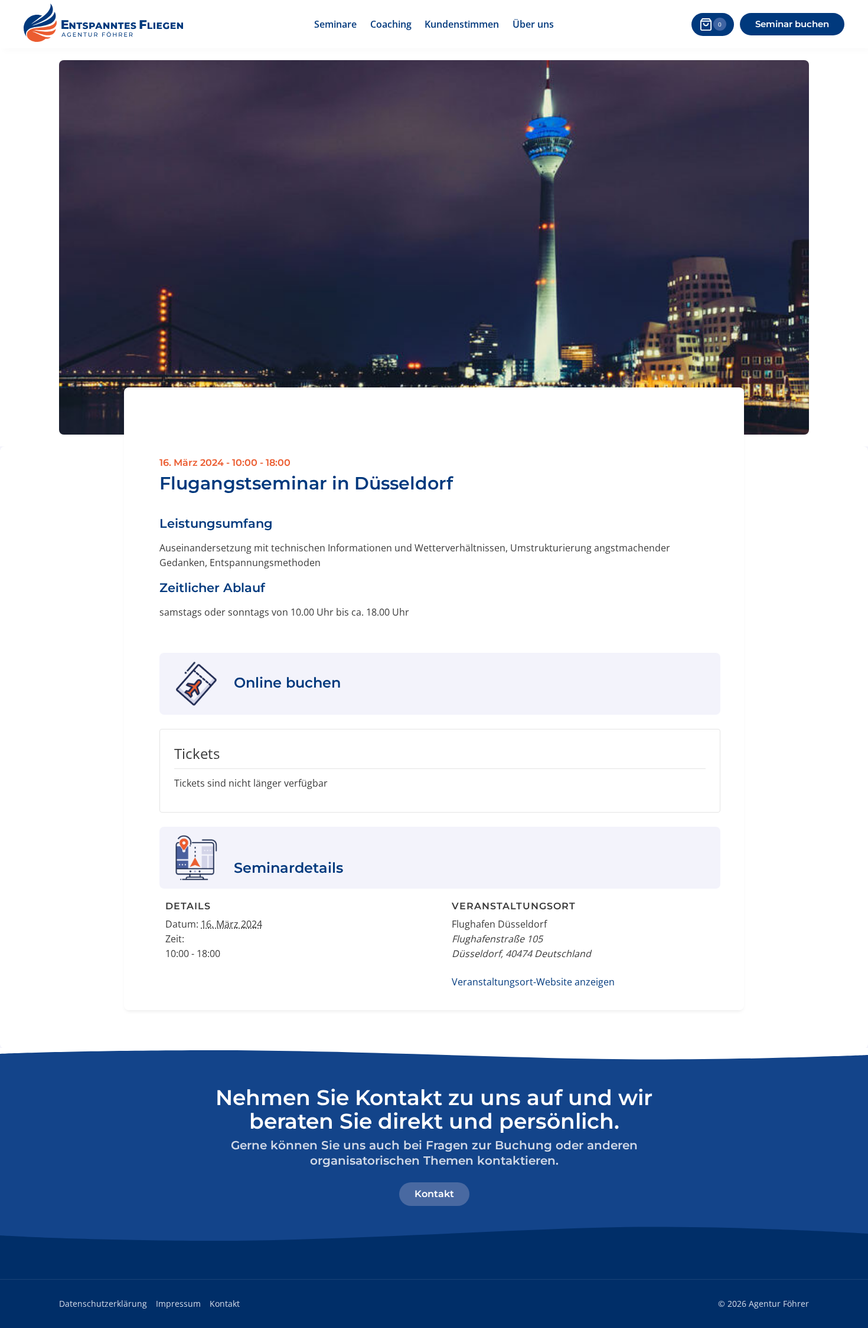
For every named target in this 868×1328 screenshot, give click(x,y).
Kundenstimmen (462, 24)
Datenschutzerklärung (103, 1303)
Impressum (178, 1303)
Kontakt (225, 1303)
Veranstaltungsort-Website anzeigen (533, 981)
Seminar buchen (792, 23)
